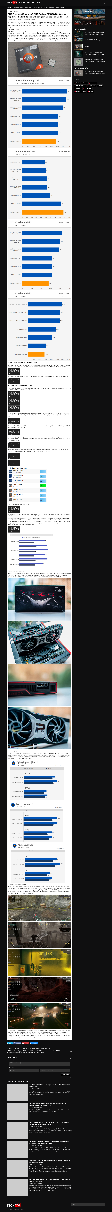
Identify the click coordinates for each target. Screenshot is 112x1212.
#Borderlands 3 (80, 85)
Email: (41, 1068)
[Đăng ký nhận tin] (103, 1204)
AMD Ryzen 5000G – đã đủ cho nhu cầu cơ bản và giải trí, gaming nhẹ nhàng (94, 33)
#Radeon (93, 82)
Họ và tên (12, 1068)
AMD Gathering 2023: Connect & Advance (94, 45)
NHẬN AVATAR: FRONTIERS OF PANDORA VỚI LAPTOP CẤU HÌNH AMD (94, 40)
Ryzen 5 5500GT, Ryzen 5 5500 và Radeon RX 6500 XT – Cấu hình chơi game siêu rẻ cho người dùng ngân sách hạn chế (94, 60)
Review (39, 3)
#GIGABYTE (92, 85)
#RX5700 (78, 88)
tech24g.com (13, 1209)
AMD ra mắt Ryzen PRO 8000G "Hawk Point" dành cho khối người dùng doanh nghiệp (94, 53)
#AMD (77, 82)
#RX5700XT (88, 88)
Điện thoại (31, 3)
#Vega (91, 91)
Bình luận (12, 1060)
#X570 (101, 85)
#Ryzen (85, 82)
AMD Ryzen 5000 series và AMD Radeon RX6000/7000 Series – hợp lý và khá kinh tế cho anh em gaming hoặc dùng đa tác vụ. (95, 72)
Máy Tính (22, 3)
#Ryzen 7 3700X (81, 91)
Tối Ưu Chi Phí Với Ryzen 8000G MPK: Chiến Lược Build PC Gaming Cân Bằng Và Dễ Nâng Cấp (38, 7)
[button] (103, 3)
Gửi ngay (65, 1075)
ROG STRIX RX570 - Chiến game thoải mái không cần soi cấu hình (29, 1048)
